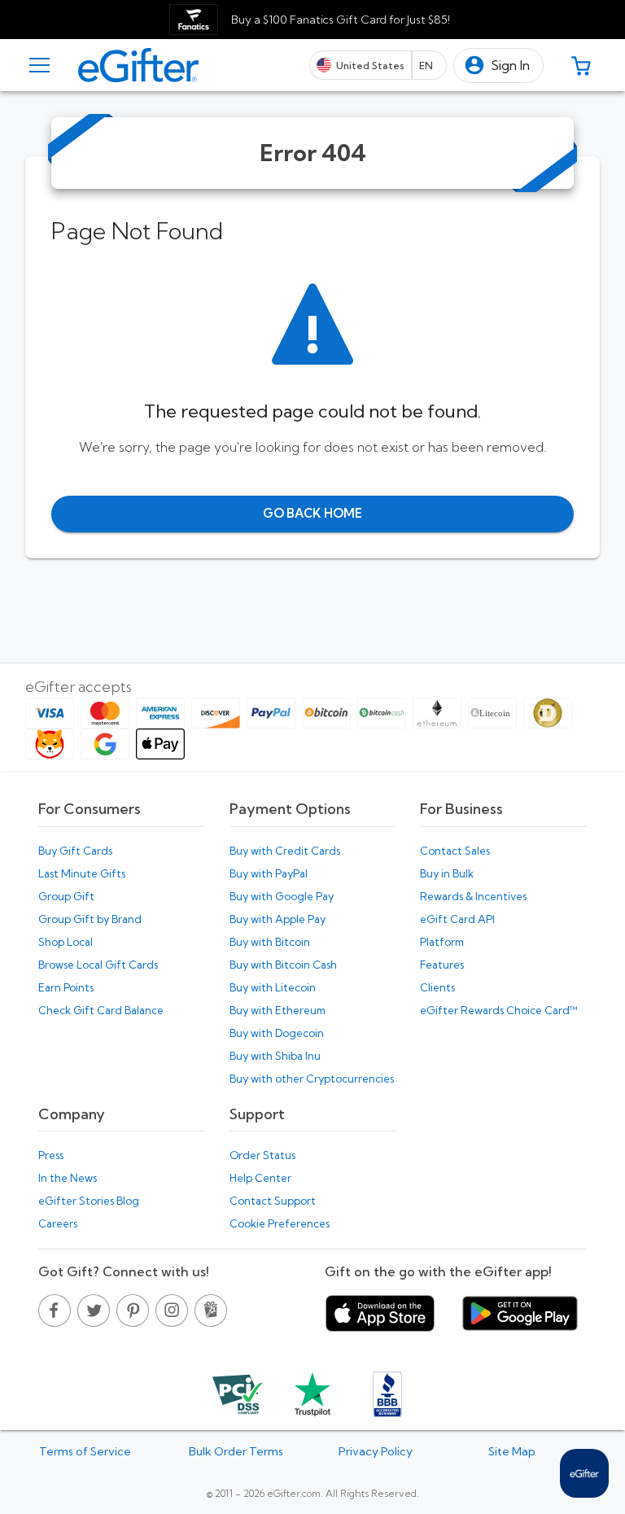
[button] (498, 65)
